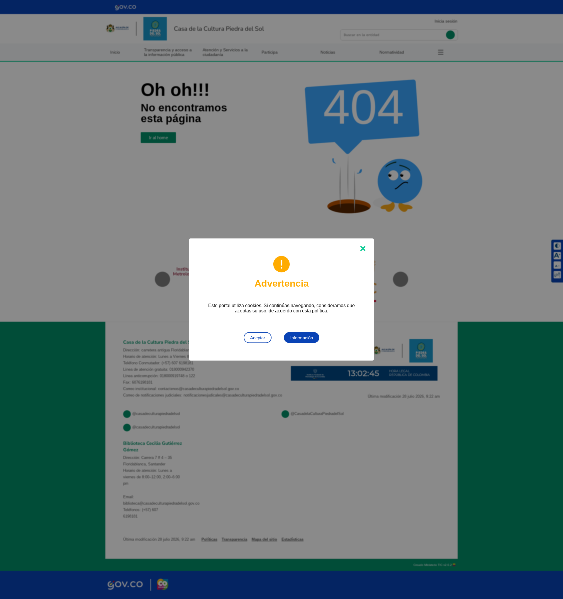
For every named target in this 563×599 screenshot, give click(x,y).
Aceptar (257, 337)
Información (301, 337)
